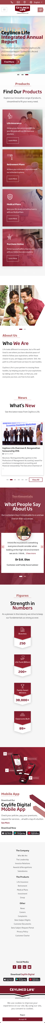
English (37, 2)
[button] (20, 329)
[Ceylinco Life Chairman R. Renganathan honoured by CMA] (22, 434)
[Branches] (22, 629)
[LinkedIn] (24, 967)
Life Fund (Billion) (22, 662)
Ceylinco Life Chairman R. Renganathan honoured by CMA (21, 449)
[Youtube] (29, 967)
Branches (22, 633)
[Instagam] (19, 967)
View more (32, 553)
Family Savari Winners (22, 691)
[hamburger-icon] (4, 9)
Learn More (12, 140)
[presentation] (2, 546)
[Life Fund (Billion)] (22, 658)
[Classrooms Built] (22, 714)
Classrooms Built (23, 718)
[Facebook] (14, 967)
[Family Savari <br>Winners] (22, 686)
